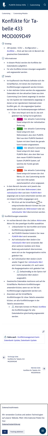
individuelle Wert (19, 243)
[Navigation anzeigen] (42, 430)
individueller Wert (19, 212)
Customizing (35, 5)
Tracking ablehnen (16, 432)
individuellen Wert (14, 193)
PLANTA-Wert (35, 193)
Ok (5, 432)
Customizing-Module (20, 13)
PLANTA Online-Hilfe (17, 5)
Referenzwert (30, 189)
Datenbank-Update (29, 340)
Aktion (39, 220)
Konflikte (10, 51)
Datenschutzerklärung (11, 424)
